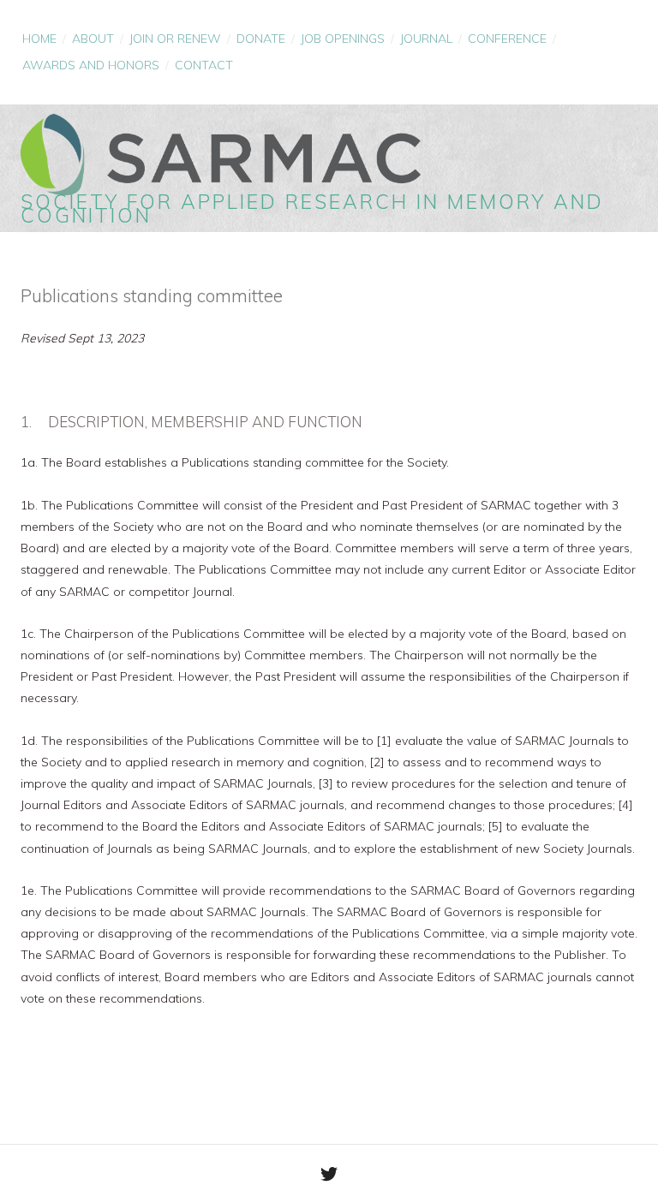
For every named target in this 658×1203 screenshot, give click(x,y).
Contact (204, 65)
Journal (426, 38)
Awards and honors (90, 65)
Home (39, 38)
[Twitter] (329, 1173)
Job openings (343, 38)
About (93, 38)
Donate (260, 38)
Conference (507, 38)
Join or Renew (175, 38)
